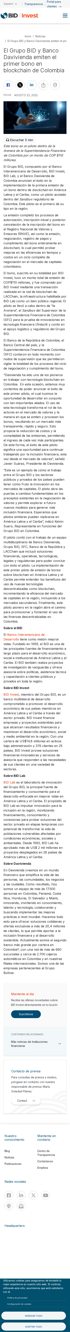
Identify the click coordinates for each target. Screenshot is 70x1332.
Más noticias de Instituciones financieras (29, 1043)
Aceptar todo (33, 1326)
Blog (7, 1151)
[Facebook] (8, 1195)
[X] (33, 1195)
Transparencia (33, 4)
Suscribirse (26, 1014)
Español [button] (8, 3)
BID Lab (9, 782)
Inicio (28, 36)
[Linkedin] (21, 1195)
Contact (22, 1100)
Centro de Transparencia (46, 1153)
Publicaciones (12, 1164)
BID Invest (11, 694)
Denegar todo (33, 1315)
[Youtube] (45, 1195)
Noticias (40, 36)
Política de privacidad (17, 1297)
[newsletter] (21, 1206)
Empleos (42, 1168)
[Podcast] (8, 1206)
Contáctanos (45, 1161)
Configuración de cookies (19, 1303)
